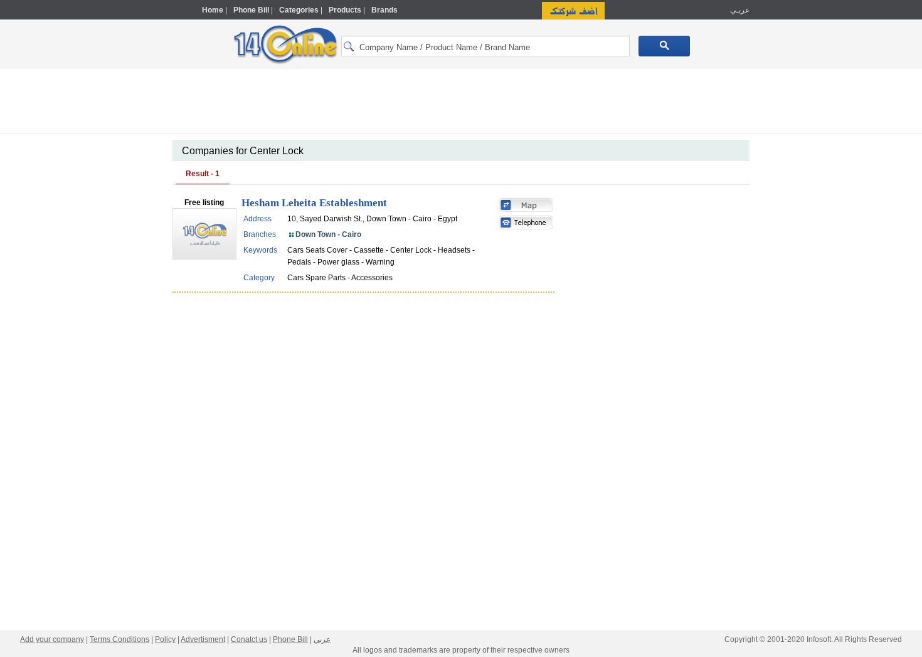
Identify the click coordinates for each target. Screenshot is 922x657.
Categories (299, 10)
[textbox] (485, 46)
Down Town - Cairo (328, 234)
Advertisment (203, 639)
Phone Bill (251, 10)
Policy (165, 639)
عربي (322, 639)
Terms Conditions (119, 639)
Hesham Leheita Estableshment (314, 203)
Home (212, 10)
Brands (384, 10)
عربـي (739, 10)
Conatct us (249, 639)
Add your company (52, 639)
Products (345, 10)
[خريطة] (526, 206)
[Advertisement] (804, 268)
